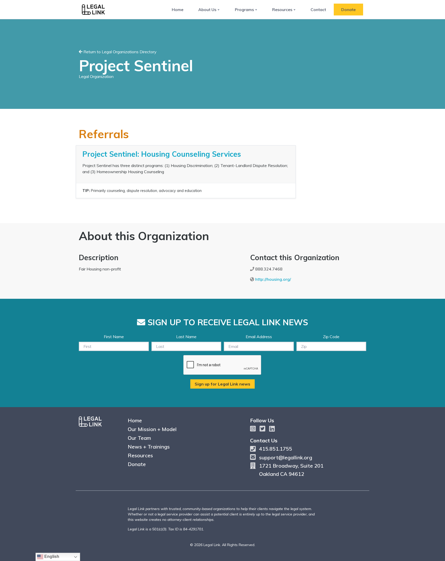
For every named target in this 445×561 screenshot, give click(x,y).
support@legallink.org (285, 457)
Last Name (186, 336)
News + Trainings (149, 446)
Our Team (139, 438)
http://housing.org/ (273, 279)
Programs (244, 9)
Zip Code (331, 336)
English (51, 556)
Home (177, 9)
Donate (348, 9)
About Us (207, 9)
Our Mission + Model (152, 429)
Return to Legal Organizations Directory (119, 51)
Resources (282, 9)
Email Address (259, 336)
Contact (318, 9)
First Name (114, 336)
